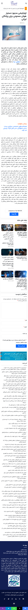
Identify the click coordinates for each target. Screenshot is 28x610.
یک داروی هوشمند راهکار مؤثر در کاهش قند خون (15, 396)
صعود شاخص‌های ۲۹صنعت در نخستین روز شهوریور (14, 453)
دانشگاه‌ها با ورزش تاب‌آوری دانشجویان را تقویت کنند (14, 493)
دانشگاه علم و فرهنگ (22, 554)
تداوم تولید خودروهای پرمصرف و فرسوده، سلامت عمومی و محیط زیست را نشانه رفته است (15, 516)
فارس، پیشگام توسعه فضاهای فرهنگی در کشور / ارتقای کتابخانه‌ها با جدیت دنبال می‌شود (14, 372)
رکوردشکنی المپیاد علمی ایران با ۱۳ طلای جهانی (16, 485)
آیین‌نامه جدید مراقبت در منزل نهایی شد (17, 405)
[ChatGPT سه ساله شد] (7, 274)
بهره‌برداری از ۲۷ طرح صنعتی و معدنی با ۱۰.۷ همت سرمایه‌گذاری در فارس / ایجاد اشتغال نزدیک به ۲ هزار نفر (14, 368)
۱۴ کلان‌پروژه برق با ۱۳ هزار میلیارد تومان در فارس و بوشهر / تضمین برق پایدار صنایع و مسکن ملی (15, 380)
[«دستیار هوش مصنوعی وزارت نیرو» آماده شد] (21, 252)
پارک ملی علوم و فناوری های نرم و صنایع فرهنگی (16, 551)
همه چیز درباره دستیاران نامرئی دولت (7, 238)
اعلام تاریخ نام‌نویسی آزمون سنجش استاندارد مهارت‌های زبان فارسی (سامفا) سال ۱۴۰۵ (13, 450)
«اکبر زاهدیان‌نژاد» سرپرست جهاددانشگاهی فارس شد (14, 523)
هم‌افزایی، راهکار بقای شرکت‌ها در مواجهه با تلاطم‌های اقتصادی (22, 234)
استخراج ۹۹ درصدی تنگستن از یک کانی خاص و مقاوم (14, 398)
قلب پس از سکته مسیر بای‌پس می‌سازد (17, 502)
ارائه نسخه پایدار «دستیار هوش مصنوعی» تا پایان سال (7, 261)
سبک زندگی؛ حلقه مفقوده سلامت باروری (17, 470)
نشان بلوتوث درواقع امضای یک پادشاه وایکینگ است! (14, 447)
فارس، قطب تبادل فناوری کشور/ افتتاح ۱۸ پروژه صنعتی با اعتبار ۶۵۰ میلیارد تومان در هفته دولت (14, 388)
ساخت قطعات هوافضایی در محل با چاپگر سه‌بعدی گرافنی (13, 500)
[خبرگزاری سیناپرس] (14, 3)
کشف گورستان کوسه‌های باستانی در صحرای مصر (15, 532)
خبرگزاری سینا (17, 62)
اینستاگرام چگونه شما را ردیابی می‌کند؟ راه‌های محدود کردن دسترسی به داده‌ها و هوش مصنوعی (14, 535)
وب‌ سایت (25, 333)
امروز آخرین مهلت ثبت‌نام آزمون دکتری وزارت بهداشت (14, 505)
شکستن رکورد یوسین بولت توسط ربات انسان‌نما (15, 444)
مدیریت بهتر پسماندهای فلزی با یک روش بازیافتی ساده (14, 491)
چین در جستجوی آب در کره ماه (19, 426)
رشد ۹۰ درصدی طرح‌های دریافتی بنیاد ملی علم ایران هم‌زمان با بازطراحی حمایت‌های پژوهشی (14, 460)
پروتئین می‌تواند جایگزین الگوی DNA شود (17, 526)
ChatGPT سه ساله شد (8, 279)
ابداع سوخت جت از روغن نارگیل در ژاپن (17, 423)
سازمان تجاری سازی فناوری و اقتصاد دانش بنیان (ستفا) (15, 553)
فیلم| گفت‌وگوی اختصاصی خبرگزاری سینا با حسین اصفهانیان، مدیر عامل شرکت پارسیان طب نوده (15, 128)
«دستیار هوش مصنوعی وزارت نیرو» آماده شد (21, 257)
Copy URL (14, 214)
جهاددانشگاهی (24, 550)
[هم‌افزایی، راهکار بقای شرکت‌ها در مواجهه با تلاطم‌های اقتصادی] (21, 227)
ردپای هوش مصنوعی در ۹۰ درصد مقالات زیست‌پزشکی (14, 464)
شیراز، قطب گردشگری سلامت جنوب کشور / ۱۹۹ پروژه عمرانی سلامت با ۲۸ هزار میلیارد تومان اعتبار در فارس (14, 384)
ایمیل (25, 327)
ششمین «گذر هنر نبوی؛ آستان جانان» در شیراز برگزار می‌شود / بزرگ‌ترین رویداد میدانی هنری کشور (15, 376)
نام (26, 320)
